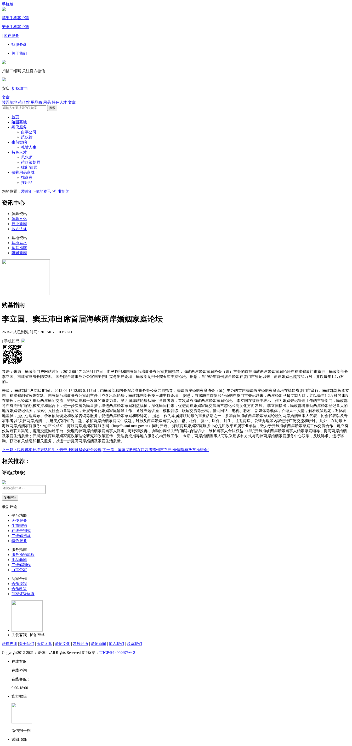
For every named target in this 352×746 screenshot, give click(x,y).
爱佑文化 (62, 644)
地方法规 (19, 229)
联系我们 (134, 644)
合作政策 (19, 589)
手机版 (7, 4)
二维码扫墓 (21, 536)
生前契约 (19, 142)
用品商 (36, 102)
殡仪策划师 (30, 162)
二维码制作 (21, 565)
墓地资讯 (43, 191)
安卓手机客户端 (15, 27)
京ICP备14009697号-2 (117, 653)
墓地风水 (19, 243)
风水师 (27, 157)
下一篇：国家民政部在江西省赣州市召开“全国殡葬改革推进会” (155, 450)
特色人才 (59, 102)
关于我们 (19, 53)
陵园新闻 (19, 253)
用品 (47, 102)
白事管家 (19, 570)
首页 (15, 117)
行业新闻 (61, 191)
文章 (6, 97)
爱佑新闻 (98, 644)
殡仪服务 (19, 127)
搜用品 (27, 182)
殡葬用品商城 (22, 172)
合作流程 (19, 584)
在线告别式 (21, 531)
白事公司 (28, 132)
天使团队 (44, 644)
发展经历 (80, 644)
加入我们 (116, 644)
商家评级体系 (22, 594)
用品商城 (19, 560)
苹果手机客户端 (15, 18)
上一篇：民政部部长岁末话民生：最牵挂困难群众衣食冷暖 (52, 450)
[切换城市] (19, 88)
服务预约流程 (22, 555)
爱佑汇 (27, 191)
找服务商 (19, 44)
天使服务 (19, 521)
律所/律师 (29, 167)
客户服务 (11, 36)
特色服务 (19, 541)
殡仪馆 (24, 102)
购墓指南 (19, 248)
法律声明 (9, 644)
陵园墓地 (9, 102)
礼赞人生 (28, 147)
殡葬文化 (19, 219)
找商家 (27, 177)
